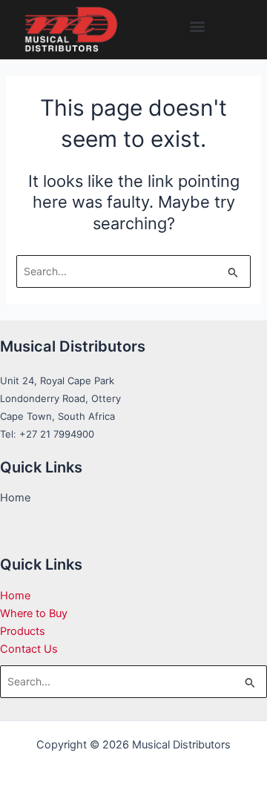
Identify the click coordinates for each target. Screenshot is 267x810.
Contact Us (29, 649)
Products (22, 631)
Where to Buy (33, 613)
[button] (197, 26)
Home (15, 595)
